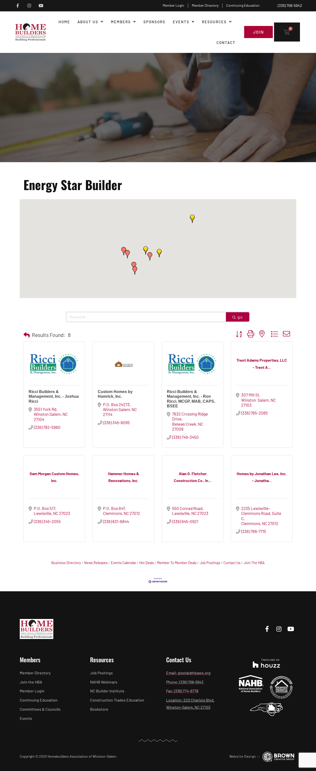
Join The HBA (254, 563)
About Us (88, 22)
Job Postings (210, 563)
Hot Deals (146, 563)
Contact (226, 42)
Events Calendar (123, 563)
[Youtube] (41, 6)
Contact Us (231, 563)
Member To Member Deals (177, 563)
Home (64, 22)
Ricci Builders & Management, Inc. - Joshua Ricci (54, 396)
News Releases (96, 563)
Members (121, 22)
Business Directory (66, 563)
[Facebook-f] (18, 6)
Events (181, 22)
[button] (159, 253)
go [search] (240, 316)
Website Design (242, 756)
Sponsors (154, 22)
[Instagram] (29, 6)
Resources (214, 22)
